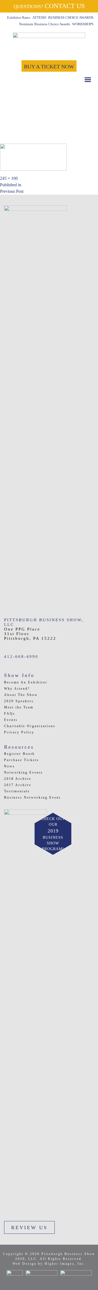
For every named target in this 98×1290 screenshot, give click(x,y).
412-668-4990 (21, 656)
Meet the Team (18, 707)
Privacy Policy (19, 732)
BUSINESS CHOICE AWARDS (70, 17)
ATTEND (39, 17)
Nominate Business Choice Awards (44, 24)
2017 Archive (17, 785)
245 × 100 (9, 178)
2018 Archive (17, 779)
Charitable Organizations (30, 726)
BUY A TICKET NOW (49, 67)
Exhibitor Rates (18, 17)
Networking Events (23, 772)
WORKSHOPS (82, 24)
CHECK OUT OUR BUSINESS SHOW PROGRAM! (53, 834)
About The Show (21, 695)
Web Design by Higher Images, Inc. (49, 1264)
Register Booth (19, 754)
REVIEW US (29, 1227)
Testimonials (17, 791)
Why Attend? (17, 688)
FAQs (9, 713)
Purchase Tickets (21, 760)
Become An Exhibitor (25, 682)
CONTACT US (49, 6)
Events (11, 720)
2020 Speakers (19, 701)
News (9, 766)
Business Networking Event (32, 797)
